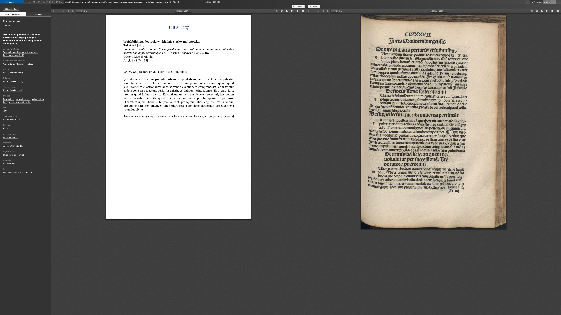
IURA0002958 (9, 163)
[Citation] (49, 2)
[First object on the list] (527, 2)
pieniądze (26, 102)
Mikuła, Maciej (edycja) (13, 154)
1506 (5, 110)
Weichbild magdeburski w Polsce (18, 63)
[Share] (30, 2)
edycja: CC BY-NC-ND (13, 145)
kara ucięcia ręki (23, 99)
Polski (7, 25)
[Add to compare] (34, 2)
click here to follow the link (16, 172)
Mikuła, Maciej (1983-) (13, 81)
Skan (315, 6)
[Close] (558, 2)
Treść (299, 6)
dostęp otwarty (10, 137)
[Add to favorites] (39, 2)
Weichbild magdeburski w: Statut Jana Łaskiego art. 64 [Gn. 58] (20, 53)
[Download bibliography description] (44, 2)
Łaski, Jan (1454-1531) (13, 72)
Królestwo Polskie (11, 119)
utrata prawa (15, 102)
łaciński (6, 128)
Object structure (11, 9)
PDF (58, 2)
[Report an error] (53, 2)
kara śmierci (8, 99)
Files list (38, 14)
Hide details (9, 2)
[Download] (26, 2)
